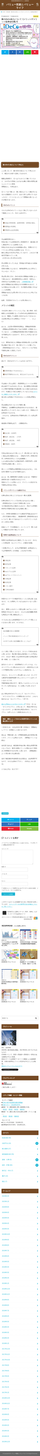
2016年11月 (6, 1403)
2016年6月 (5, 1414)
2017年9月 (5, 1365)
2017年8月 (5, 1371)
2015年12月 (6, 1441)
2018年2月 (5, 1338)
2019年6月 (5, 1256)
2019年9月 (5, 1239)
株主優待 (6, 1148)
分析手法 (6, 1143)
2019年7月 (5, 1250)
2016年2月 (5, 1436)
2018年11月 (6, 1294)
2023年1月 (5, 1201)
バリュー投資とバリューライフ (20, 6)
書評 (5, 1176)
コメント (4, 848)
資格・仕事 (7, 1159)
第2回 (10, 1109)
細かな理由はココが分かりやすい (12, 704)
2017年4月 (5, 1381)
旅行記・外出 (7, 1170)
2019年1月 (5, 1283)
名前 (3, 866)
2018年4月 (5, 1327)
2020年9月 (5, 1207)
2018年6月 (5, 1316)
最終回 (22, 1109)
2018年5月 (5, 1321)
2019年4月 (5, 1267)
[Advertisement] (20, 82)
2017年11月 (6, 1354)
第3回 (16, 1109)
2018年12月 (6, 1289)
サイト (3, 881)
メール (4, 874)
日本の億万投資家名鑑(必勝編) (12, 1102)
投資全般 (5, 813)
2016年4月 (5, 1425)
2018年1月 (5, 1343)
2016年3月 (5, 1431)
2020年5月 (5, 1218)
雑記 (4, 1181)
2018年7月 (5, 1310)
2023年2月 (5, 1196)
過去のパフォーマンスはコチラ (11, 1066)
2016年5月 (5, 1420)
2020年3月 (5, 1229)
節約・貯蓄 (7, 1165)
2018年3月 (5, 1332)
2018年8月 (5, 1305)
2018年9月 (5, 1300)
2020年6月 (5, 1212)
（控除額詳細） (26, 282)
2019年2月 (5, 1278)
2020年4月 (5, 1223)
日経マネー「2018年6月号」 (11, 1105)
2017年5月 (5, 1376)
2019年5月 (5, 1261)
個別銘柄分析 (8, 1154)
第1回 (5, 1109)
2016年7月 (5, 1409)
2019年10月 (6, 1234)
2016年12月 (6, 1398)
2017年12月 (6, 1349)
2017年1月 (5, 1392)
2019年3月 (5, 1272)
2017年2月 (5, 1387)
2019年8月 (5, 1245)
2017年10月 (6, 1360)
